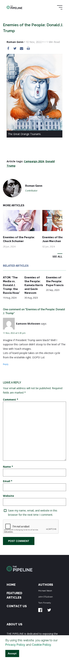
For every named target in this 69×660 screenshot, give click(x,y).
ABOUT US (14, 624)
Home (11, 584)
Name (8, 466)
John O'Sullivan (45, 597)
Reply (5, 364)
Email (7, 481)
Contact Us (17, 606)
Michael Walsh (45, 591)
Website (8, 496)
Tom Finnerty (44, 603)
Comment (10, 399)
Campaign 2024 (34, 161)
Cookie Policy (41, 644)
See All (57, 256)
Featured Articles (14, 595)
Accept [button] (12, 653)
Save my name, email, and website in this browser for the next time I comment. (32, 513)
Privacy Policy (15, 644)
